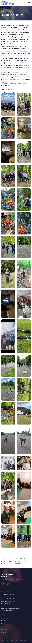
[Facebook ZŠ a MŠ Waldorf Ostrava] (3, 584)
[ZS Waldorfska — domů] (8, 3)
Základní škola (5, 618)
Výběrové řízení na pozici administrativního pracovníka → (22, 561)
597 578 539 (11, 601)
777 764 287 (7, 603)
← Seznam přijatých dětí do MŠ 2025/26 (6, 561)
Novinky (3, 623)
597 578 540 (10, 599)
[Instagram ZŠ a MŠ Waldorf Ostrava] (8, 584)
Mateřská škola (5, 621)
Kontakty (3, 632)
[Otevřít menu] (29, 3)
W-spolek (4, 629)
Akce (10, 11)
